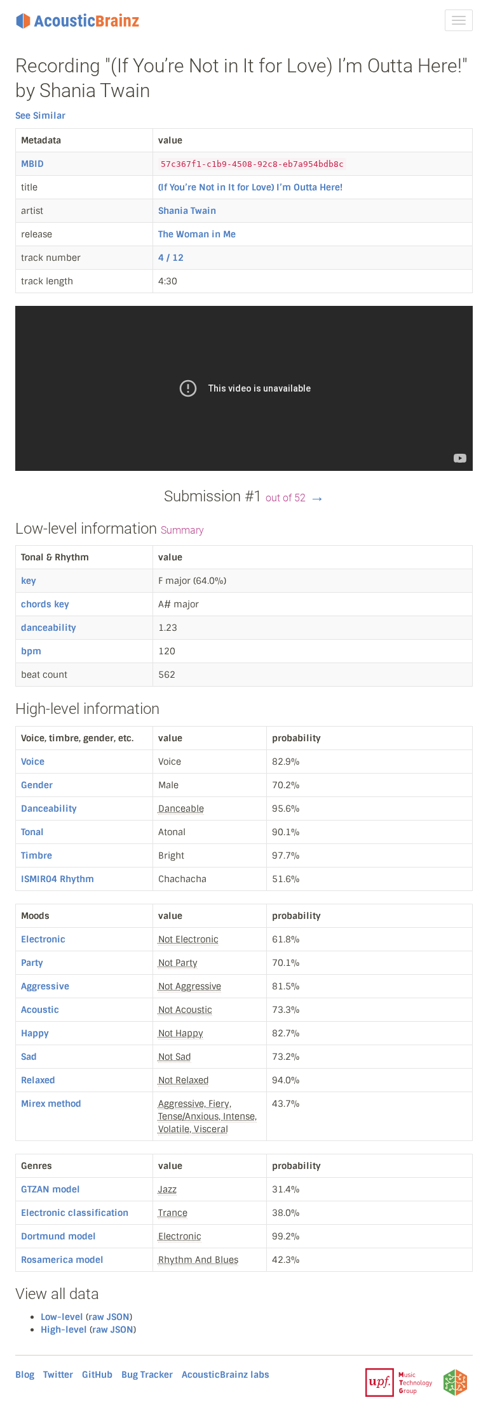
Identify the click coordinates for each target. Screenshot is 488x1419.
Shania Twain (187, 210)
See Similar (40, 115)
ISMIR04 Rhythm (57, 879)
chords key (45, 604)
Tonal (32, 832)
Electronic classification (74, 1212)
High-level (64, 1329)
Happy (35, 1033)
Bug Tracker (147, 1374)
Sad (29, 1056)
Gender (37, 785)
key (28, 580)
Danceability (49, 808)
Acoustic (40, 1009)
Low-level (62, 1317)
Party (32, 962)
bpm (31, 651)
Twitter (58, 1374)
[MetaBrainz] (455, 1381)
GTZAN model (50, 1189)
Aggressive (45, 986)
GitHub (97, 1374)
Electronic (43, 939)
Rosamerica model (62, 1259)
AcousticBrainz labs (225, 1374)
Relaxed (38, 1080)
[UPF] (398, 1381)
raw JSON (109, 1317)
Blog (24, 1374)
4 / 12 (171, 257)
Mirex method (51, 1103)
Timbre (36, 855)
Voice (32, 761)
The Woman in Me (197, 234)
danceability (48, 627)
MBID (32, 163)
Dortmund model (58, 1236)
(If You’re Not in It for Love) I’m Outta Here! (250, 187)
